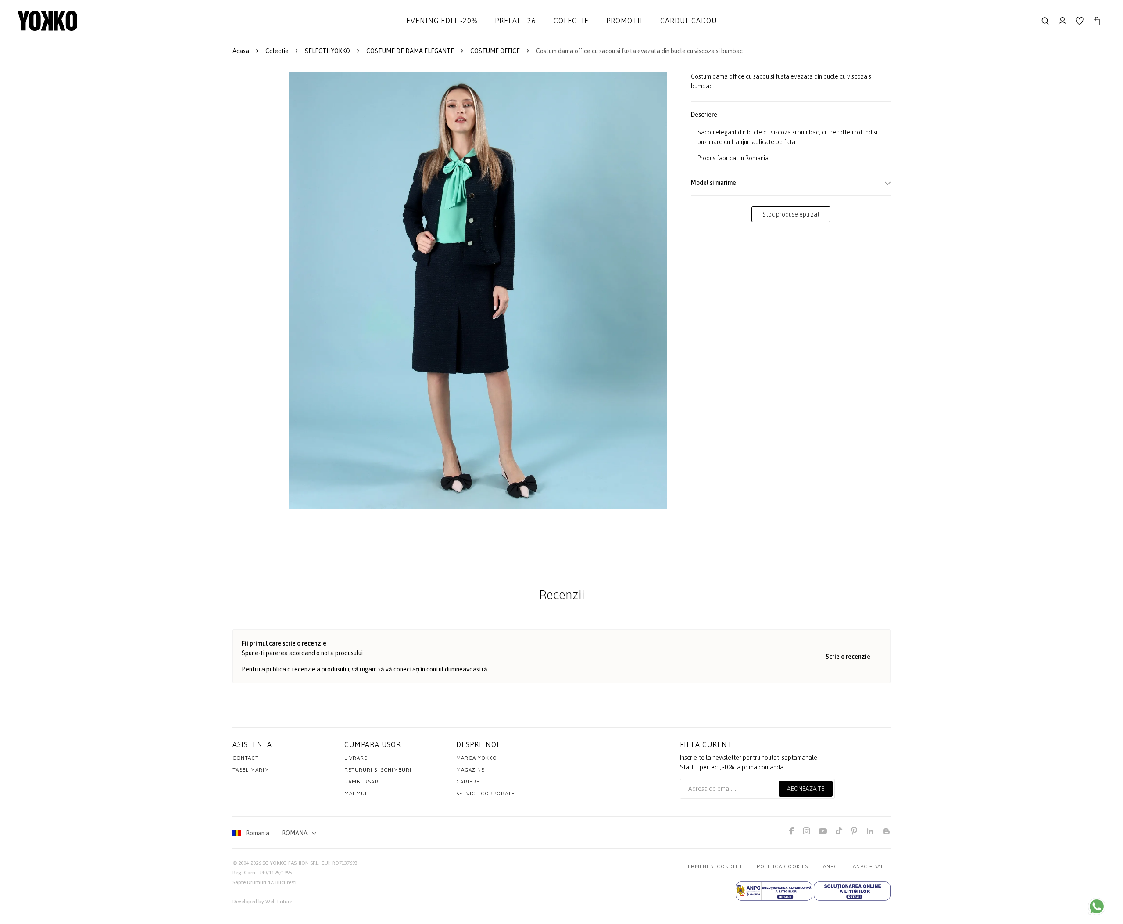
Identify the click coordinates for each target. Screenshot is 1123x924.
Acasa (240, 50)
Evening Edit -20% (441, 21)
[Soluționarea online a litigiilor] (852, 891)
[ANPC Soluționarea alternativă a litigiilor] (774, 891)
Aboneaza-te (805, 788)
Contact (245, 758)
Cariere (467, 782)
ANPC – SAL (868, 866)
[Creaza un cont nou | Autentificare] (1062, 21)
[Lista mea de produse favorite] (1080, 21)
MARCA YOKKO (476, 758)
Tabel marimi (251, 770)
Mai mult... (360, 793)
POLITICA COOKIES (782, 866)
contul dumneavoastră (456, 669)
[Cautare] (1045, 21)
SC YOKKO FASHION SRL (290, 863)
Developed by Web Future (262, 902)
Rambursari (362, 782)
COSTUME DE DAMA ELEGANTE (410, 50)
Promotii (624, 21)
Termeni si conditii (713, 866)
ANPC (830, 866)
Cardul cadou (688, 21)
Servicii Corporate (485, 793)
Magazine (470, 770)
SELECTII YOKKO (327, 50)
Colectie (571, 21)
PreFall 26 (515, 21)
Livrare (355, 758)
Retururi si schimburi (377, 770)
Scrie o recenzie (848, 656)
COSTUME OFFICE (495, 50)
